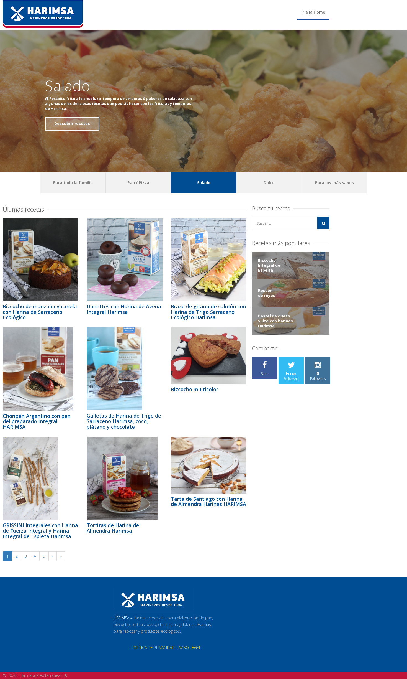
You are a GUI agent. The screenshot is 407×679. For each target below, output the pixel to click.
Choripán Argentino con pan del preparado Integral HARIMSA (37, 421)
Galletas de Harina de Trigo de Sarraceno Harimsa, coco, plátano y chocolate (124, 421)
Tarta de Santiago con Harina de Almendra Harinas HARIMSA (208, 501)
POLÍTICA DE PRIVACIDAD (153, 647)
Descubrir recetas (72, 123)
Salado (67, 85)
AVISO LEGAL (189, 647)
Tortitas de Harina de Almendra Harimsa (113, 528)
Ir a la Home (313, 12)
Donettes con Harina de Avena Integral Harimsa (124, 309)
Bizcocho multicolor (194, 389)
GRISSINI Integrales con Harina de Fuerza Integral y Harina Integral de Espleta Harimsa (40, 531)
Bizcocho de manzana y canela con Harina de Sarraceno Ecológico (40, 312)
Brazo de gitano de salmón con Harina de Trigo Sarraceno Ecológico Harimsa (208, 312)
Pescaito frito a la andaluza (75, 98)
